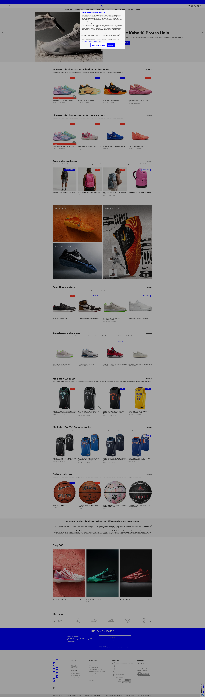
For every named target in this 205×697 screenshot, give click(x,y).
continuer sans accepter (115, 28)
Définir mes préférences (98, 45)
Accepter (110, 45)
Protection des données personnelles (92, 41)
